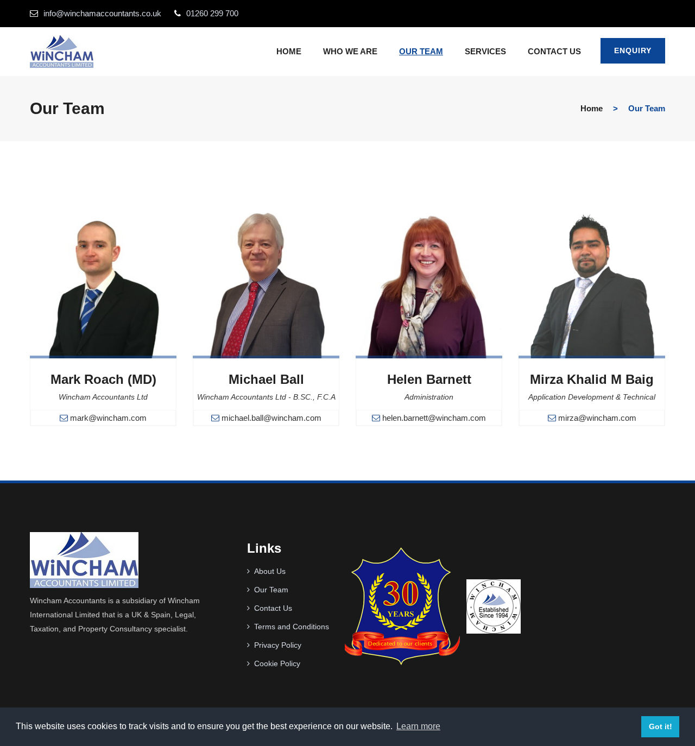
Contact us (554, 51)
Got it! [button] (660, 726)
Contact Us (273, 608)
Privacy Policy (277, 645)
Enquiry (633, 50)
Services (485, 51)
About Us (270, 571)
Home (288, 51)
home (591, 108)
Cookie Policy (277, 663)
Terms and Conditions (291, 626)
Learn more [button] (418, 726)
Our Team (421, 51)
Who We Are (350, 51)
